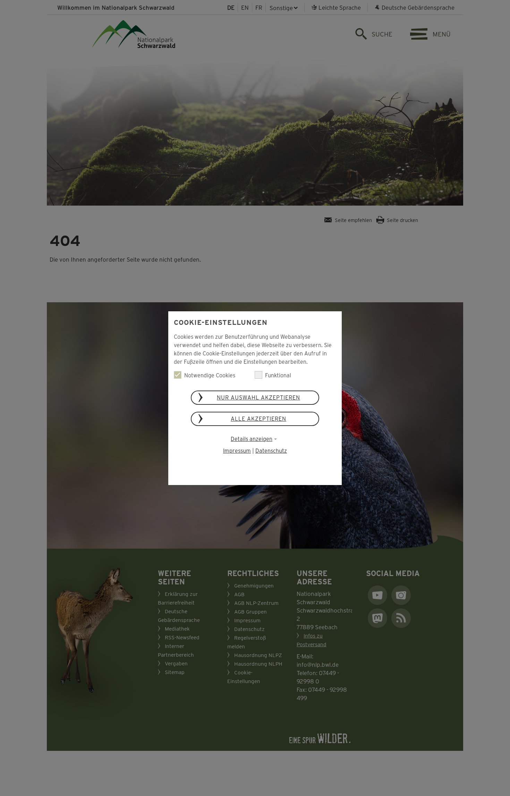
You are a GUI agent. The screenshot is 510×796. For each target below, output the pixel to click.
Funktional (278, 375)
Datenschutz (271, 450)
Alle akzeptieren (258, 418)
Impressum (237, 450)
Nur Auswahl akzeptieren (258, 397)
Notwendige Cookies (209, 375)
